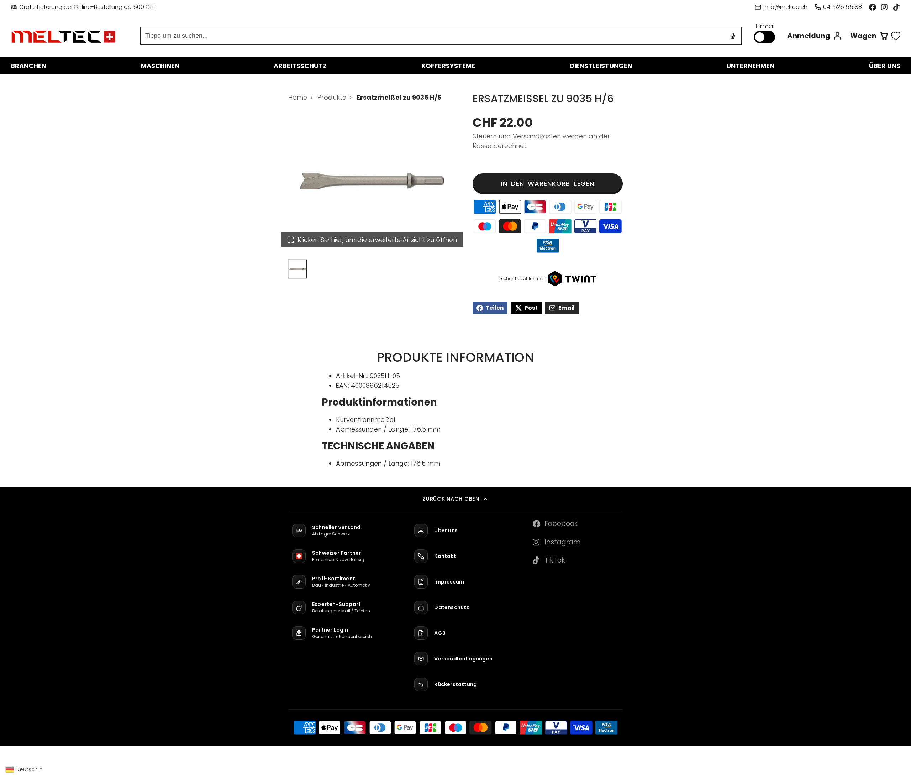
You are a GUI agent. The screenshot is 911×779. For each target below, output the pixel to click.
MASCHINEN (160, 65)
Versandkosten (537, 136)
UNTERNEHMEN (750, 65)
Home (297, 97)
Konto (814, 35)
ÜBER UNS (884, 65)
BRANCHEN (28, 65)
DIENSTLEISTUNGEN (601, 65)
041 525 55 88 (842, 7)
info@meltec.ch (785, 7)
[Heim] (64, 36)
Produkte (331, 97)
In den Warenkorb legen (547, 183)
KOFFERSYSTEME (448, 65)
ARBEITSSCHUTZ (300, 65)
